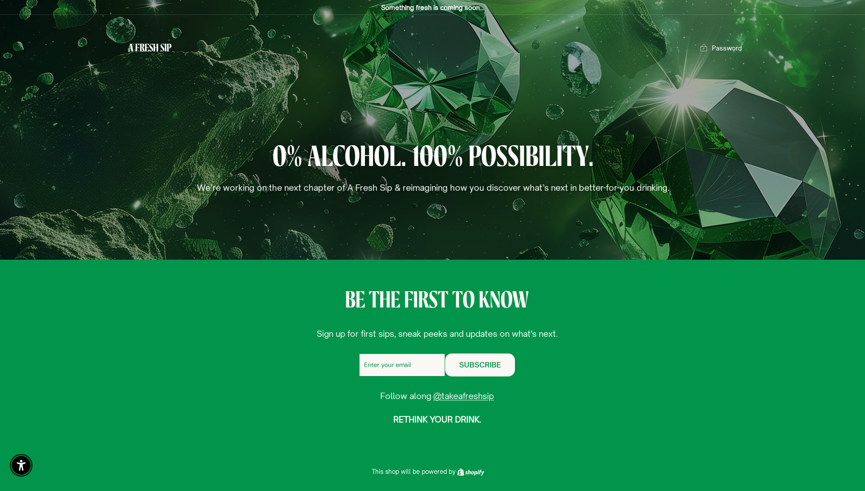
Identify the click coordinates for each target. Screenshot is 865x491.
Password (727, 48)
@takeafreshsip (463, 396)
